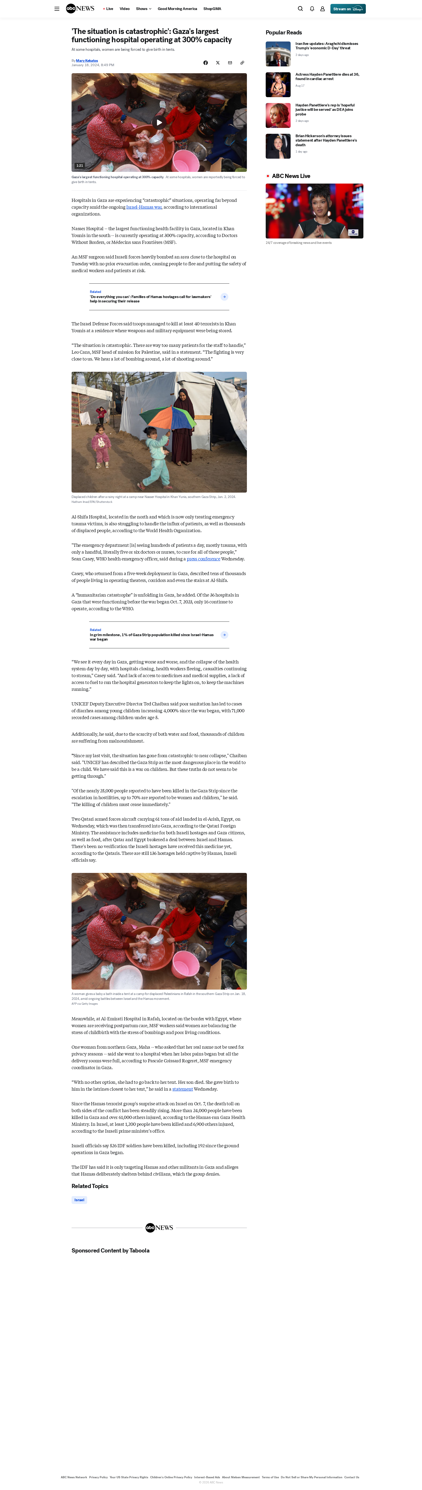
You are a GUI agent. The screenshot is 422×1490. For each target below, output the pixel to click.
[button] (57, 9)
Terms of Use (270, 1477)
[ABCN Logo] (80, 8)
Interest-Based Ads (207, 1477)
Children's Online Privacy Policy (171, 1477)
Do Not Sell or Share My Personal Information (311, 1477)
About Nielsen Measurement (241, 1477)
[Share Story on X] (217, 62)
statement (182, 1089)
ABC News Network (74, 1477)
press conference (203, 558)
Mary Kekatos (87, 60)
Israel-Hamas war (143, 207)
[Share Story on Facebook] (205, 62)
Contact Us (351, 1477)
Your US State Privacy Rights (129, 1477)
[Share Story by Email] (230, 62)
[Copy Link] (242, 62)
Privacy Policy (98, 1477)
